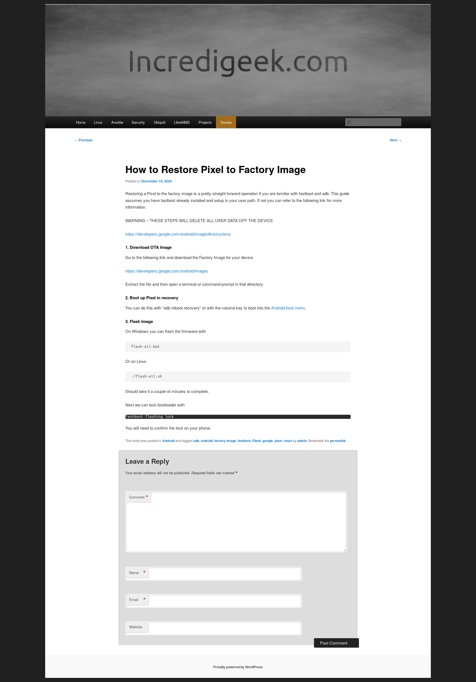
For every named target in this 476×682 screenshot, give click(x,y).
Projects (205, 122)
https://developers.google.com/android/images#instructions (178, 234)
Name (137, 572)
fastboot (244, 440)
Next (396, 140)
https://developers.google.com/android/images (166, 271)
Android (168, 440)
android (207, 440)
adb (196, 440)
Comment (138, 497)
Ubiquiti (160, 122)
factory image (225, 440)
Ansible (117, 122)
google (268, 440)
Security (138, 122)
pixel (278, 440)
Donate (226, 122)
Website (135, 626)
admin (302, 440)
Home (80, 122)
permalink (338, 440)
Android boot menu (288, 308)
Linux (98, 122)
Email (137, 599)
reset (288, 440)
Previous (83, 140)
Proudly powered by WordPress (238, 666)
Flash (256, 440)
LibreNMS (182, 122)
